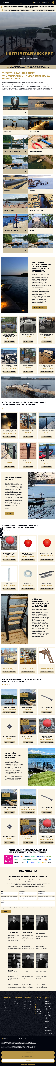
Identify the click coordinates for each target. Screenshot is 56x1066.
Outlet (31, 249)
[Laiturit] (25, 171)
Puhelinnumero (41, 891)
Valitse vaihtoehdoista (9, 371)
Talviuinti (32, 190)
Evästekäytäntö (24, 1064)
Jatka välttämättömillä (28, 1057)
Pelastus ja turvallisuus (11, 230)
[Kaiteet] (51, 230)
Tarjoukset (7, 249)
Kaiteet (32, 230)
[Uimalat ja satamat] (25, 211)
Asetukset (28, 1061)
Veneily (32, 111)
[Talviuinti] (51, 191)
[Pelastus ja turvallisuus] (25, 230)
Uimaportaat (7, 131)
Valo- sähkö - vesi (34, 131)
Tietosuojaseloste (31, 1064)
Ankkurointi (33, 171)
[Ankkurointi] (51, 171)
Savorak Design (8, 111)
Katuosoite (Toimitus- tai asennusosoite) (9, 896)
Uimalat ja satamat (9, 210)
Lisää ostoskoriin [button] (9, 341)
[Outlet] (51, 250)
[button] (20, 2)
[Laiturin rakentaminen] (51, 152)
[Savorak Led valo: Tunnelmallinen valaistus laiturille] (47, 391)
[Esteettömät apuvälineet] (51, 211)
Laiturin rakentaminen (36, 151)
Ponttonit (7, 190)
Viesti (2, 900)
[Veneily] (51, 112)
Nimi (2, 891)
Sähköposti (21, 891)
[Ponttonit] (25, 191)
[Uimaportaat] (25, 132)
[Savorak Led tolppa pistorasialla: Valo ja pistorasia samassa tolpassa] (28, 384)
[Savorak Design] (25, 112)
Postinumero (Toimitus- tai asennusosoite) (27, 896)
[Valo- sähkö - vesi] (51, 132)
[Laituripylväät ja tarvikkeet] (25, 152)
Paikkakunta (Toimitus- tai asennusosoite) (46, 896)
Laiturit (6, 171)
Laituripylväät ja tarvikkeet (12, 151)
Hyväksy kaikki (28, 1053)
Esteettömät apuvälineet (37, 210)
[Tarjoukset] (25, 250)
